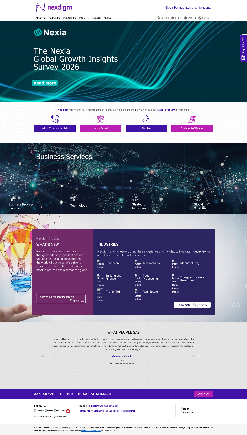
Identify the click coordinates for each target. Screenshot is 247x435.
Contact (206, 18)
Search (165, 18)
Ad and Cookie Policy (115, 411)
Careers (192, 18)
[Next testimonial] (199, 356)
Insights (84, 18)
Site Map (131, 411)
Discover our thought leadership (56, 296)
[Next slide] (235, 178)
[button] (236, 58)
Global (178, 18)
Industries (69, 18)
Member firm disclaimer (91, 431)
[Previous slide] (11, 178)
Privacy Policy (85, 411)
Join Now (203, 393)
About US (41, 18)
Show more (184, 304)
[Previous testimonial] (47, 356)
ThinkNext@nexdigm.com (102, 405)
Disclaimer (99, 411)
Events (96, 18)
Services (54, 18)
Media (107, 18)
